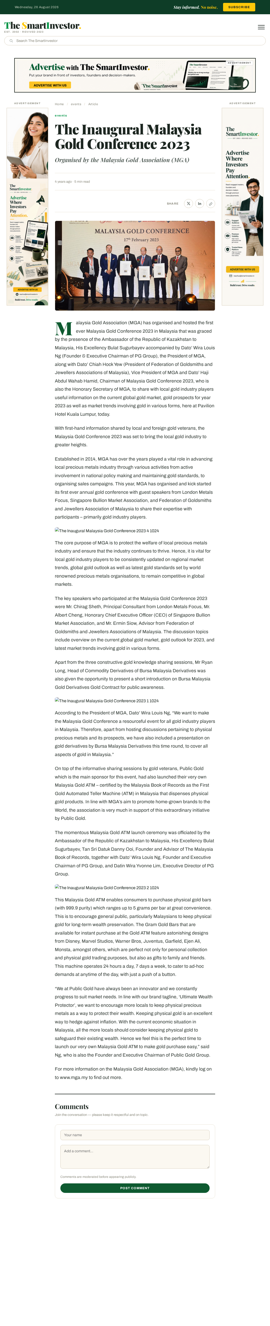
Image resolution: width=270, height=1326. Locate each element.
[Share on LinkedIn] (199, 203)
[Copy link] (210, 203)
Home (59, 104)
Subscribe (239, 7)
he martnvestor (42, 25)
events (76, 104)
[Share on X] (188, 203)
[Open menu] (261, 27)
